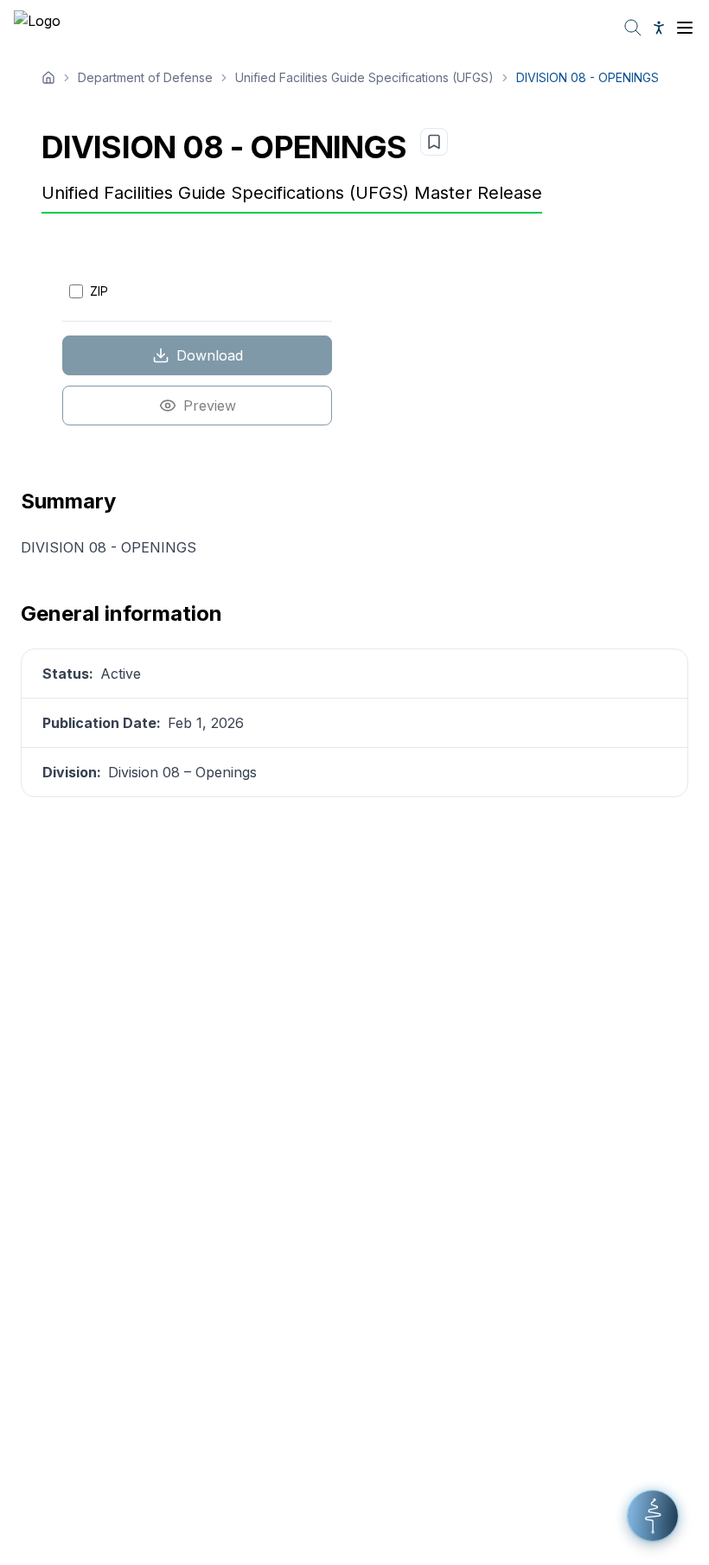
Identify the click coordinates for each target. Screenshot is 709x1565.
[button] (653, 1516)
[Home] (48, 78)
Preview (209, 405)
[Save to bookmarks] (434, 142)
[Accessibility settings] (658, 27)
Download (209, 355)
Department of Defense (145, 77)
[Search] (633, 27)
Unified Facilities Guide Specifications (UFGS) (364, 77)
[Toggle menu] (684, 27)
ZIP (99, 291)
